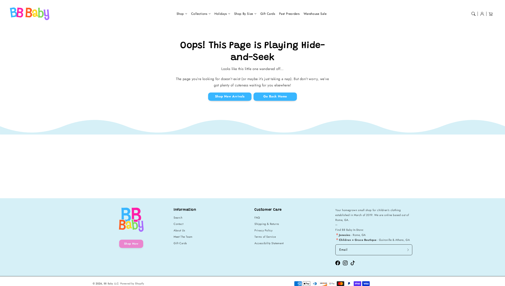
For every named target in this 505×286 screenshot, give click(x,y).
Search (178, 218)
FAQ (257, 218)
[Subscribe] (408, 249)
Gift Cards (180, 243)
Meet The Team (183, 237)
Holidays (220, 14)
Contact (178, 224)
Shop (180, 14)
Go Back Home (275, 96)
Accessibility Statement (269, 243)
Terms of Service (265, 237)
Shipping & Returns (266, 224)
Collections (199, 14)
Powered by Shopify (132, 283)
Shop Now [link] (131, 244)
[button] (473, 13)
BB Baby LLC (111, 283)
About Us (179, 230)
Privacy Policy (263, 230)
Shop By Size (243, 14)
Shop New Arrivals (230, 96)
